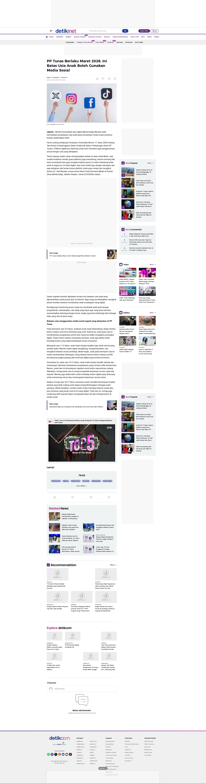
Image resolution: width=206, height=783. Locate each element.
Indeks (156, 37)
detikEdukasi (80, 744)
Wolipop (92, 749)
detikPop (92, 763)
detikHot (79, 752)
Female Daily (148, 752)
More (112, 565)
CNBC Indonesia (149, 744)
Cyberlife (59, 37)
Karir (126, 747)
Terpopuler (70, 42)
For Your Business (111, 769)
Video (149, 37)
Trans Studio (109, 758)
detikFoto (93, 758)
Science (107, 37)
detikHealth (93, 747)
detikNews (80, 741)
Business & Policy (95, 37)
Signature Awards (111, 752)
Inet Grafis (139, 42)
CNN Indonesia (148, 741)
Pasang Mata (110, 744)
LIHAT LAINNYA (80, 486)
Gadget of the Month (85, 41)
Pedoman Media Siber (131, 744)
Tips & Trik (134, 37)
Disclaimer (128, 761)
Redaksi (127, 741)
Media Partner (129, 752)
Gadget (68, 37)
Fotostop (128, 42)
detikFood (93, 744)
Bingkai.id (109, 761)
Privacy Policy (129, 758)
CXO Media (147, 755)
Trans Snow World (111, 755)
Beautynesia (148, 749)
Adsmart (108, 747)
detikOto (79, 761)
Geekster (111, 41)
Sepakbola (80, 758)
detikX (92, 752)
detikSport (80, 755)
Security (120, 42)
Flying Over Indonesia (112, 766)
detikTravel (93, 741)
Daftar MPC (144, 31)
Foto (143, 37)
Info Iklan (127, 755)
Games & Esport (80, 36)
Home (51, 37)
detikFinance (80, 747)
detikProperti (81, 763)
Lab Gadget (100, 41)
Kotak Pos (128, 749)
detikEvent (109, 749)
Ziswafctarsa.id (110, 763)
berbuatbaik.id (110, 741)
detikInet (79, 749)
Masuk (154, 31)
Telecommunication (120, 37)
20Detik (92, 755)
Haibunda (147, 747)
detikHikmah (93, 761)
